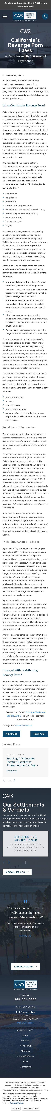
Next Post (39, 733)
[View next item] (14, 780)
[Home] (24, 16)
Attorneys (25, 1051)
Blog (25, 1061)
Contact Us (25, 1066)
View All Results (15, 872)
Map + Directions (25, 1022)
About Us (25, 1040)
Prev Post (11, 733)
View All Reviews (23, 966)
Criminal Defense (23, 725)
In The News (25, 1045)
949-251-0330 (25, 999)
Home (25, 1035)
